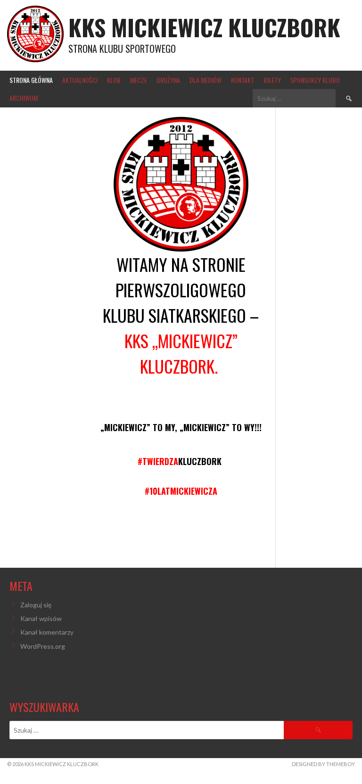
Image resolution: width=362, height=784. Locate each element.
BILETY (272, 80)
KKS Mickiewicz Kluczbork (204, 27)
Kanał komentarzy (47, 632)
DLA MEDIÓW (205, 80)
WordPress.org (42, 646)
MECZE (138, 80)
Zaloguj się (35, 605)
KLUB (114, 80)
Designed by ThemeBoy (323, 764)
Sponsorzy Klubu (315, 80)
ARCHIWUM (23, 98)
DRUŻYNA (168, 80)
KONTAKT (242, 80)
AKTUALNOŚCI (80, 80)
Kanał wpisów (41, 618)
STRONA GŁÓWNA (31, 80)
